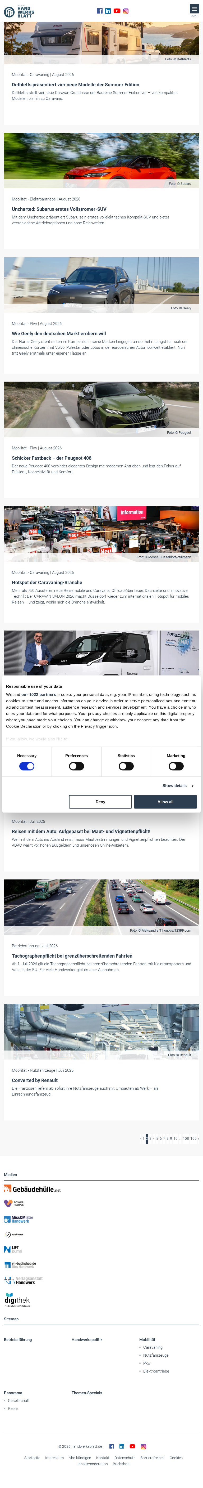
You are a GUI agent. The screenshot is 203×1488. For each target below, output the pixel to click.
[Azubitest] (101, 1234)
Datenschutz (124, 1458)
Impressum (54, 1458)
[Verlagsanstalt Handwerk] (101, 1280)
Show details (175, 786)
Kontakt (102, 1458)
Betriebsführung (18, 1339)
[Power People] (101, 1203)
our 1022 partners (38, 694)
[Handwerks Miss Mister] (101, 1219)
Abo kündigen (80, 1458)
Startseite (32, 1458)
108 (186, 1138)
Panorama (13, 1393)
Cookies (176, 1458)
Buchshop (121, 1464)
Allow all (165, 801)
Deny (100, 801)
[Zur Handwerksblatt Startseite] (19, 11)
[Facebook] (100, 11)
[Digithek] (101, 1300)
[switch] (76, 766)
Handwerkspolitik (87, 1339)
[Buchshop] (101, 1265)
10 (175, 1138)
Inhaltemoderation (92, 1464)
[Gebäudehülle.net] (101, 1188)
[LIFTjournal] (101, 1249)
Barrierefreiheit (152, 1458)
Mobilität (147, 1339)
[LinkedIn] (108, 11)
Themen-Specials (87, 1393)
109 (193, 1138)
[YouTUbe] (117, 11)
